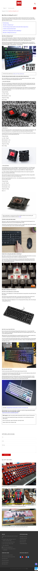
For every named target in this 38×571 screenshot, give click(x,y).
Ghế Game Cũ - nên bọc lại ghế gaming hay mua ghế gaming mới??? (14, 506)
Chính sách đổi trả (5, 558)
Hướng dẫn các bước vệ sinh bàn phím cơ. (9, 486)
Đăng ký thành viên (23, 541)
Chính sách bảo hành (5, 560)
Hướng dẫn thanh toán (23, 538)
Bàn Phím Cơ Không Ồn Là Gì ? (9, 15)
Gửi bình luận (6, 454)
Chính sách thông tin (5, 562)
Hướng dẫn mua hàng (23, 536)
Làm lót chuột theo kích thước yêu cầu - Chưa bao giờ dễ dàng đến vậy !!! (15, 526)
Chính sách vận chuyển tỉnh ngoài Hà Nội (8, 556)
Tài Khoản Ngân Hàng (23, 543)
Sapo (27, 568)
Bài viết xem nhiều (7, 459)
